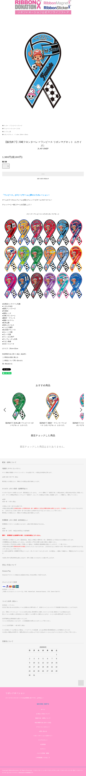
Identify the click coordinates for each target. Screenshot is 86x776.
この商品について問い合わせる (12, 360)
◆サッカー (5, 125)
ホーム (43, 709)
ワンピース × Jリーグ (16, 125)
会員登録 (43, 744)
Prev (5, 410)
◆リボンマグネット (8, 134)
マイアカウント (43, 740)
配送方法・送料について (42, 718)
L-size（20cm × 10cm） (22, 134)
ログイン (43, 749)
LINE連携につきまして (43, 757)
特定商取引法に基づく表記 (43, 722)
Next (81, 410)
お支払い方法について (43, 713)
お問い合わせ (43, 731)
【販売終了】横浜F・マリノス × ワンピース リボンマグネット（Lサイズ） (53, 424)
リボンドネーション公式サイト (43, 735)
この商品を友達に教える (10, 357)
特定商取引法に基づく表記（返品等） (14, 354)
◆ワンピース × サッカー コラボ (11, 128)
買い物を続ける (7, 364)
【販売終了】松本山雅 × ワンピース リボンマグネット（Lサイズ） (19, 424)
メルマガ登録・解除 (43, 753)
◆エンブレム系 (6, 131)
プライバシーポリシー (43, 727)
